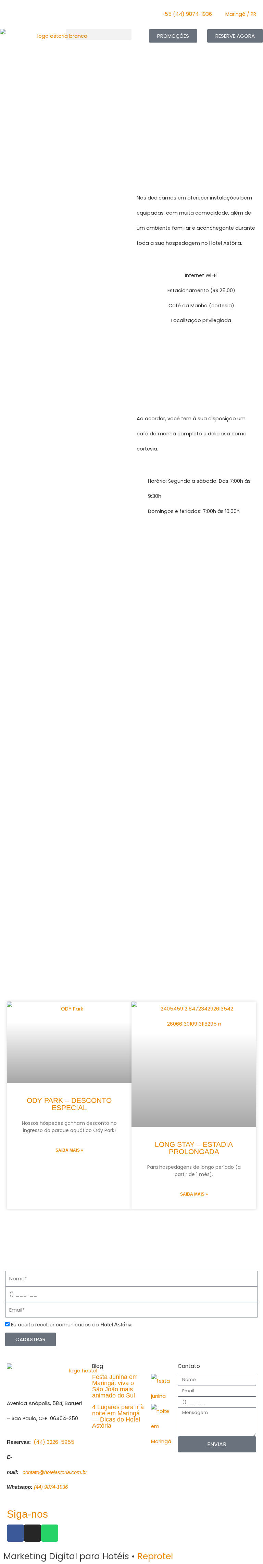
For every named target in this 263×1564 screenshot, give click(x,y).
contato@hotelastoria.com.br (55, 1472)
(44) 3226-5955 (54, 1442)
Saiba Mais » (69, 1150)
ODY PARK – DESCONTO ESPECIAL (69, 1103)
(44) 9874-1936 (50, 1487)
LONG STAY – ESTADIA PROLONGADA (194, 1147)
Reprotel (155, 1556)
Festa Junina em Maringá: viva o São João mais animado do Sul (115, 1386)
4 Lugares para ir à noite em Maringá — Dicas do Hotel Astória (118, 1416)
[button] (99, 34)
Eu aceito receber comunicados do (71, 1324)
